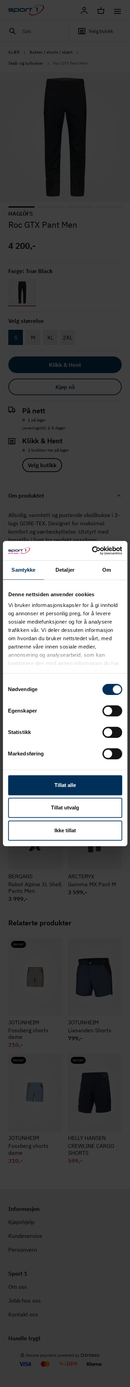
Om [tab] (106, 570)
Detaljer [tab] (65, 570)
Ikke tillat (65, 830)
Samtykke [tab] (23, 570)
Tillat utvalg (65, 807)
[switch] (112, 710)
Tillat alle (65, 785)
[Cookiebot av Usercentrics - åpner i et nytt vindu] (92, 550)
